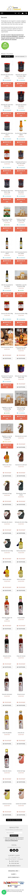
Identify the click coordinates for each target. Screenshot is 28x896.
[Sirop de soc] (21, 720)
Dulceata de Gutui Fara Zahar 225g (21, 376)
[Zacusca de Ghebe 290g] (21, 306)
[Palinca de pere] (21, 571)
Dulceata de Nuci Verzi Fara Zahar (21, 191)
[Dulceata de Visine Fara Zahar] (7, 66)
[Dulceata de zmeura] (7, 514)
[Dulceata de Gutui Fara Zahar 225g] (21, 368)
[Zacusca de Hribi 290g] (7, 306)
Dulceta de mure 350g (7, 550)
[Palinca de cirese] (7, 457)
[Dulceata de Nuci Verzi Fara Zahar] (21, 183)
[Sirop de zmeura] (7, 758)
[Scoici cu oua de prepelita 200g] (21, 398)
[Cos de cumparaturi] (22, 13)
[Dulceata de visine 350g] (21, 514)
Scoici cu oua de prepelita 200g (21, 408)
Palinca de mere (7, 579)
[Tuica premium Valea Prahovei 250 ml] (21, 337)
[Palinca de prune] (21, 543)
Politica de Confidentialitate (11, 840)
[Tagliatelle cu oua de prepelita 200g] (21, 275)
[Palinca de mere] (7, 571)
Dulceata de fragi (7, 493)
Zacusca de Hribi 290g (7, 313)
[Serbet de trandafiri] (21, 794)
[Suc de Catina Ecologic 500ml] (21, 125)
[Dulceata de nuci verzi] (21, 428)
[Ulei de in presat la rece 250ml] (7, 242)
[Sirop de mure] (21, 682)
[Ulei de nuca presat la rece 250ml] (7, 275)
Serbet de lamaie (7, 803)
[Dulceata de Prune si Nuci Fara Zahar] (21, 154)
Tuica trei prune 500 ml (7, 347)
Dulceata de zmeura (7, 522)
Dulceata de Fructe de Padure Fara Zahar (7, 376)
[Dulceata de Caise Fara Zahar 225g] (7, 96)
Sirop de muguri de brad (7, 618)
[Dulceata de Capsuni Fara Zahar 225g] (21, 66)
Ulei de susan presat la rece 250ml (21, 252)
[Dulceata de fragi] (7, 485)
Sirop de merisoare (7, 694)
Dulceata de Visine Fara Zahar (7, 75)
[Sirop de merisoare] (7, 682)
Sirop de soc (21, 732)
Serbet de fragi (21, 771)
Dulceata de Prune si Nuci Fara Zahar (21, 162)
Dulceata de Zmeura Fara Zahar (21, 105)
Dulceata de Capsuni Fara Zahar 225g (21, 75)
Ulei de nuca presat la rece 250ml (7, 285)
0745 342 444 (15, 863)
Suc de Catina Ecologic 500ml (21, 134)
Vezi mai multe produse (14, 820)
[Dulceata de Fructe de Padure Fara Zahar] (7, 368)
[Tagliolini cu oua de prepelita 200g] (7, 398)
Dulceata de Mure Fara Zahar (7, 134)
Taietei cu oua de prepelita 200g (21, 219)
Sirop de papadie (7, 732)
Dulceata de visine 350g (21, 522)
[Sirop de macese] (21, 643)
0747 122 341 (15, 861)
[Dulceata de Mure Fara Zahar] (7, 125)
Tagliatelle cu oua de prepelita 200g (21, 285)
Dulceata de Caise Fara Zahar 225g (7, 105)
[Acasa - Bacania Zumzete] (14, 8)
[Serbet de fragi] (21, 758)
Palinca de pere (21, 579)
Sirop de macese (21, 656)
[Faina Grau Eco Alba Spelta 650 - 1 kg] (7, 211)
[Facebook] (11, 850)
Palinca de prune (21, 550)
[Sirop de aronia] (7, 643)
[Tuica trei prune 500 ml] (7, 337)
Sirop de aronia (7, 656)
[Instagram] (17, 850)
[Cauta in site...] (26, 13)
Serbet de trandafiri (21, 803)
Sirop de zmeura (7, 771)
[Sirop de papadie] (7, 720)
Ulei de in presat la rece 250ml (7, 252)
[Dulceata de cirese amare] (21, 485)
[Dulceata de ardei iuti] (21, 457)
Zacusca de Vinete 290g (7, 162)
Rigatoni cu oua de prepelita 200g (7, 436)
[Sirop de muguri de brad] (7, 605)
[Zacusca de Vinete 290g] (7, 154)
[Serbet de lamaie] (7, 794)
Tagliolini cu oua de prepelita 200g (7, 408)
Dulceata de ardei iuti (21, 465)
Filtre (8, 56)
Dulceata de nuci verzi (21, 436)
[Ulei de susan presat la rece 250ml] (21, 242)
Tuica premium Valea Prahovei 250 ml (21, 348)
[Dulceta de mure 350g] (7, 543)
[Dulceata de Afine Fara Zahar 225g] (7, 183)
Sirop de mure (21, 694)
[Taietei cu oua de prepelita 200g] (21, 211)
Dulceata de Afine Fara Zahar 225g (7, 191)
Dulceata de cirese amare (21, 494)
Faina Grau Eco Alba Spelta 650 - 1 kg (7, 219)
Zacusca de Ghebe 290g (21, 313)
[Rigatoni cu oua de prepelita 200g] (7, 428)
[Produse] (2, 13)
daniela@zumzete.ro (14, 865)
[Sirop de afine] (21, 605)
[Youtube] (14, 850)
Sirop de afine (21, 617)
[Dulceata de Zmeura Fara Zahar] (21, 96)
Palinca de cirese (7, 465)
